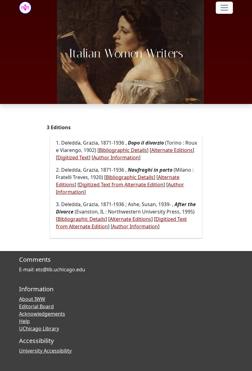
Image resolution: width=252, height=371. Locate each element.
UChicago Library (39, 328)
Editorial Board (36, 306)
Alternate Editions (172, 150)
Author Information (116, 157)
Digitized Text (73, 157)
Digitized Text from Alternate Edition (121, 184)
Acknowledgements (42, 313)
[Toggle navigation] (224, 8)
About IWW (32, 299)
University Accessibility (45, 350)
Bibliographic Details (123, 150)
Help (24, 321)
